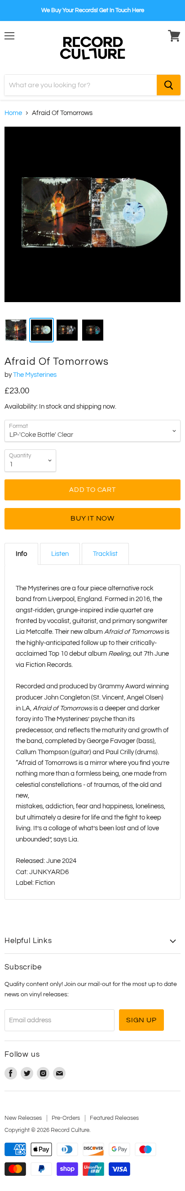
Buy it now (92, 518)
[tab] (21, 554)
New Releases (23, 1118)
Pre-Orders (66, 1118)
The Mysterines (35, 374)
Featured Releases (114, 1118)
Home (13, 113)
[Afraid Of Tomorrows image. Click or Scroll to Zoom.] (92, 219)
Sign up (141, 1020)
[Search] (169, 85)
